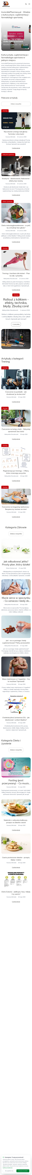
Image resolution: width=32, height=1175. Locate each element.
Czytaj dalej (16, 324)
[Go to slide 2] (26, 48)
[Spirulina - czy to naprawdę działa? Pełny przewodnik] (16, 36)
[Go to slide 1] (25, 48)
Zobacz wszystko (16, 104)
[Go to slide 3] (28, 48)
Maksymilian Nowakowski (10, 44)
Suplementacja (9, 36)
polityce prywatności (7, 1167)
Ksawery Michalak (10, 137)
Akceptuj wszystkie (22, 1170)
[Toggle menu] (29, 4)
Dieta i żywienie (7, 201)
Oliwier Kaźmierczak (11, 568)
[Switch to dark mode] (26, 4)
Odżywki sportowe (8, 154)
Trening (5, 111)
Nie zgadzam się (9, 1170)
